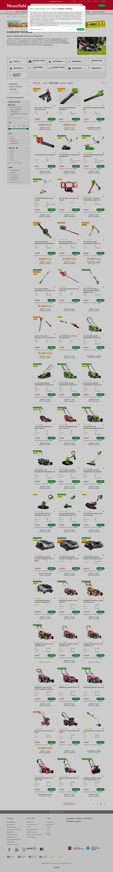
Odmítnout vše (71, 29)
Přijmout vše (80, 29)
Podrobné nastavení (35, 29)
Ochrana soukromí (41, 23)
